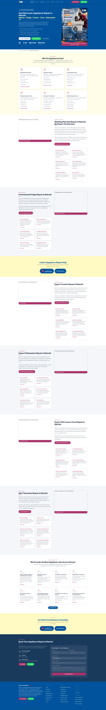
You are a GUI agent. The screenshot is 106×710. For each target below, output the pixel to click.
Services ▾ (37, 1)
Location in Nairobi (55, 660)
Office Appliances (78, 701)
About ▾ (48, 1)
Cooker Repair (63, 691)
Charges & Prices (49, 697)
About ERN (48, 689)
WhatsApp (84, 1)
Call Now (23, 664)
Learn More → (58, 157)
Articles (47, 701)
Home (32, 1)
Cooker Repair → (70, 85)
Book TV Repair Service (25, 511)
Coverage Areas (49, 695)
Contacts (57, 1)
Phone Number (72, 650)
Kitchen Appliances (79, 699)
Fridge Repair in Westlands (78, 574)
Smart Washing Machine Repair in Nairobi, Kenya (42, 594)
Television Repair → (70, 108)
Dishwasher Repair (64, 695)
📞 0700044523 (78, 688)
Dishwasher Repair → (24, 108)
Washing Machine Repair (65, 687)
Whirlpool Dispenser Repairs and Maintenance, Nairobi (26, 575)
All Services (48, 691)
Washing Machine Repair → (25, 86)
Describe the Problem (56, 665)
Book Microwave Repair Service (62, 442)
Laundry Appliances (79, 697)
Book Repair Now (69, 674)
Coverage (82, 708)
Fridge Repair (63, 689)
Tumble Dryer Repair (64, 701)
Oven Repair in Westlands (60, 574)
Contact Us (48, 699)
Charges (85, 708)
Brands (52, 1)
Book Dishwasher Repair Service (27, 371)
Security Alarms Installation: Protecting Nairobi (78, 594)
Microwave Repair (63, 697)
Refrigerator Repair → (47, 85)
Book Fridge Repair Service (26, 213)
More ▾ (62, 1)
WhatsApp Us (37, 38)
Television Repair (63, 699)
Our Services (46, 38)
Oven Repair (62, 693)
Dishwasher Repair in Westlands (42, 575)
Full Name (53, 650)
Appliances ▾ (42, 1)
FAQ (78, 708)
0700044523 (76, 1)
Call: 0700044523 (25, 38)
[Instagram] (79, 693)
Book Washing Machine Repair (62, 144)
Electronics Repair (78, 703)
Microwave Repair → (47, 108)
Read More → (22, 584)
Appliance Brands (49, 693)
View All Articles (53, 607)
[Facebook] (76, 693)
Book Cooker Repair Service (62, 302)
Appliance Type (54, 656)
